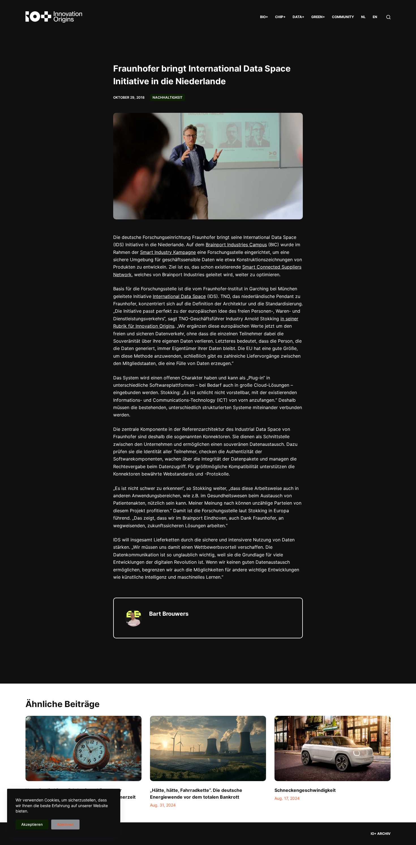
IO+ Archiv (381, 833)
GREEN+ (318, 17)
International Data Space (179, 296)
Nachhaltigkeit (168, 97)
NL (363, 17)
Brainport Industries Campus (236, 244)
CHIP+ (280, 17)
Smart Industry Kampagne (168, 252)
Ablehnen (65, 824)
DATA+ (298, 17)
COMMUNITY (343, 17)
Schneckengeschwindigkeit (305, 790)
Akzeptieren (32, 824)
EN (375, 17)
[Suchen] (388, 17)
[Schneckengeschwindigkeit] (333, 748)
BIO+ (264, 17)
